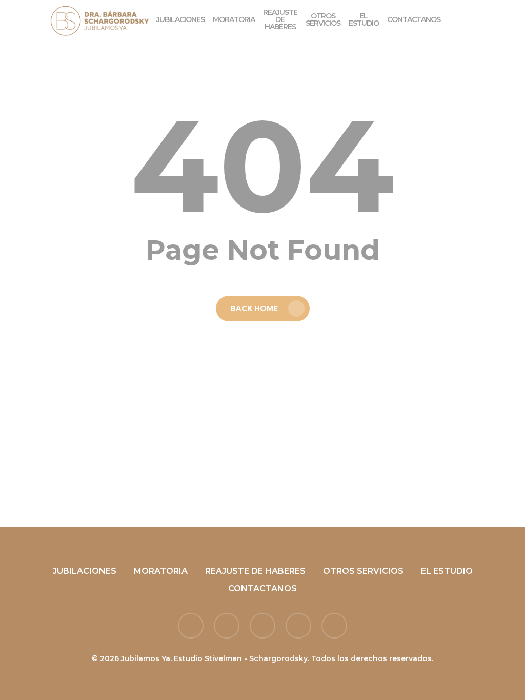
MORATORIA (161, 571)
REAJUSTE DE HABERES (255, 571)
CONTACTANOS (262, 588)
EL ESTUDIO (447, 571)
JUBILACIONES (84, 571)
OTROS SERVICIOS (363, 571)
